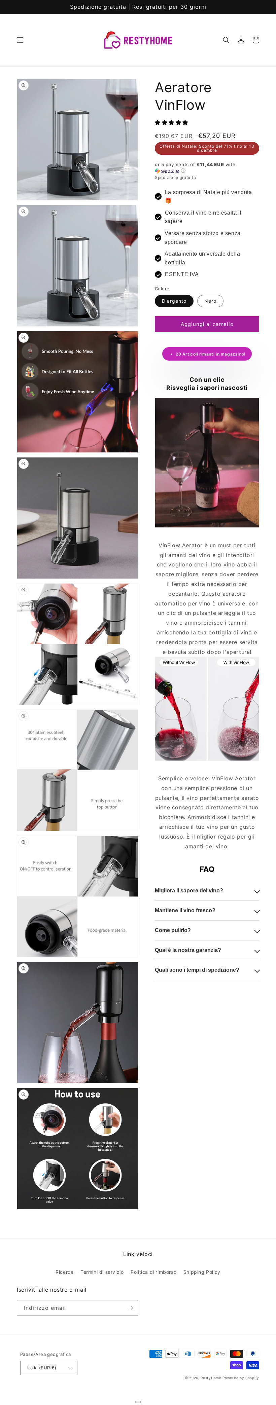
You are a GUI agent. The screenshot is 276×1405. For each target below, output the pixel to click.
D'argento (174, 301)
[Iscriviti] (130, 1308)
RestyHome (211, 1378)
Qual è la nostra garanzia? (188, 950)
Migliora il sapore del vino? (189, 890)
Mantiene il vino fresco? (185, 910)
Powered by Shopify (240, 1378)
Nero (210, 301)
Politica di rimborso (153, 1272)
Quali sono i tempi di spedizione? (197, 970)
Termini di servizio (102, 1272)
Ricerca (64, 1272)
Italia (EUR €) (42, 1367)
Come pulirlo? (173, 930)
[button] (20, 40)
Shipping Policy (201, 1272)
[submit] (138, 1402)
